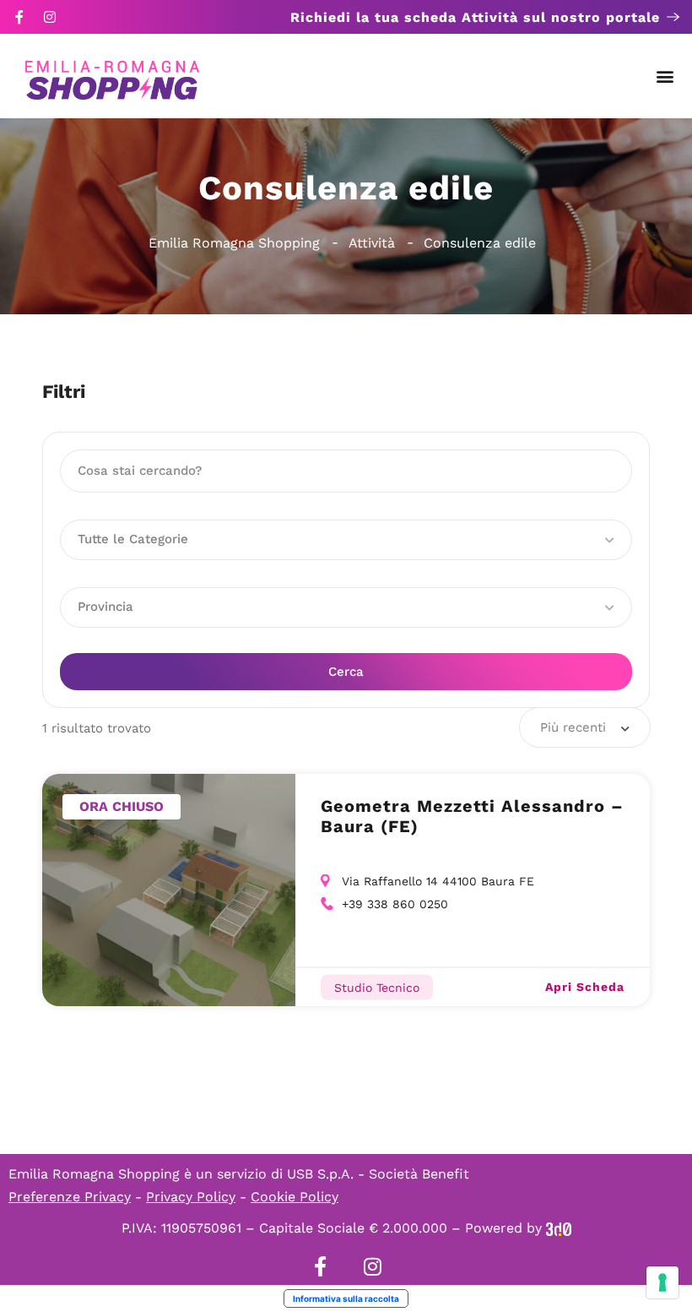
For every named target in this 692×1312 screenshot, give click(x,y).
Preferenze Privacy (69, 1197)
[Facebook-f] (19, 17)
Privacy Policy (190, 1197)
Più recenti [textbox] (573, 727)
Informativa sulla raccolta (346, 1298)
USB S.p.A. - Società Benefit (378, 1174)
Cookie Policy (294, 1197)
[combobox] (585, 727)
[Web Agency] (558, 1228)
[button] (665, 76)
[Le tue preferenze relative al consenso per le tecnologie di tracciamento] (662, 1282)
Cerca (346, 671)
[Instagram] (50, 17)
